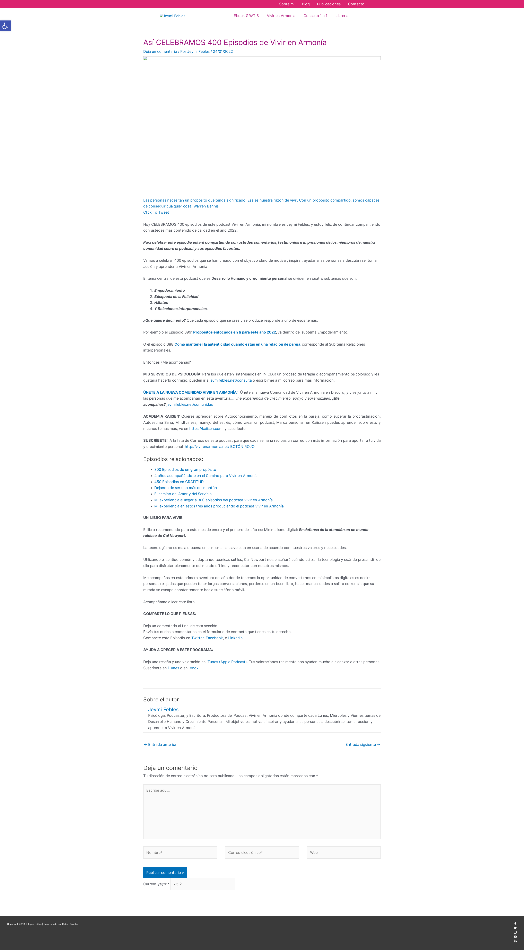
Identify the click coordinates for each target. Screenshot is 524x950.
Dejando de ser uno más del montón (185, 488)
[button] (358, 15)
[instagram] (515, 933)
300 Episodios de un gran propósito (185, 469)
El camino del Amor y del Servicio (183, 494)
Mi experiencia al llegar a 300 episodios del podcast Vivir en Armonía (213, 500)
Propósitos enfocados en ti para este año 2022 (234, 332)
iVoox (194, 668)
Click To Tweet (156, 212)
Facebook (214, 638)
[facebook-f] (515, 924)
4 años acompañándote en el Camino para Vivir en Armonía (205, 475)
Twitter (197, 638)
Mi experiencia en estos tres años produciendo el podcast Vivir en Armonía (219, 506)
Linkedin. (236, 638)
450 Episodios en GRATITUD (179, 482)
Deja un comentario (160, 51)
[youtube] (515, 937)
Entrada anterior (160, 744)
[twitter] (515, 928)
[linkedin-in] (515, 941)
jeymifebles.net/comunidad (190, 404)
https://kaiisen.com (205, 428)
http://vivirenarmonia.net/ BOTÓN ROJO (220, 446)
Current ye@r (156, 884)
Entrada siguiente (363, 744)
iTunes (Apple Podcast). (227, 662)
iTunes (173, 668)
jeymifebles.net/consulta (231, 380)
